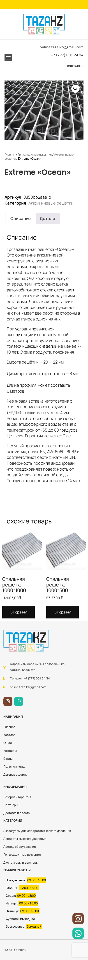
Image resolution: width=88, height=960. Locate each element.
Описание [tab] (20, 218)
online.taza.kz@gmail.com (61, 47)
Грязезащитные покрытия (35, 154)
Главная (10, 154)
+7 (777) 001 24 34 (67, 55)
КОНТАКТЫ (75, 66)
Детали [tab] (47, 218)
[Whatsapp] (18, 701)
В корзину (18, 612)
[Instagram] (7, 701)
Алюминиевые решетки (50, 203)
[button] (8, 57)
